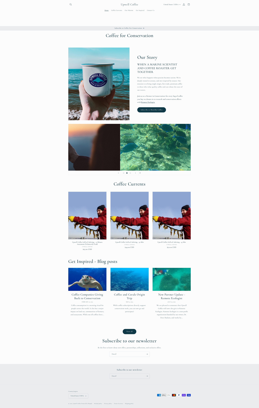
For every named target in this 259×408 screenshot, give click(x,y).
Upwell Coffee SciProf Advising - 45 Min (172, 242)
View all (129, 331)
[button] (70, 4)
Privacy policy (108, 403)
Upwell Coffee (77, 403)
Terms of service (118, 403)
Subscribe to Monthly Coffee (152, 110)
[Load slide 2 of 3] (127, 173)
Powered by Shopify (86, 403)
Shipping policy (129, 403)
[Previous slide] (118, 173)
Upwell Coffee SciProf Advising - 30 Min (129, 242)
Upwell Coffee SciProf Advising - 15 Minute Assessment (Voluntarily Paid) (87, 243)
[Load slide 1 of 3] (123, 173)
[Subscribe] (147, 354)
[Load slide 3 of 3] (130, 173)
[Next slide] (135, 173)
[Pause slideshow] (140, 173)
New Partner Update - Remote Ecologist (171, 296)
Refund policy (98, 403)
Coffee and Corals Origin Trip (129, 296)
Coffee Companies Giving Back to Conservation (87, 296)
